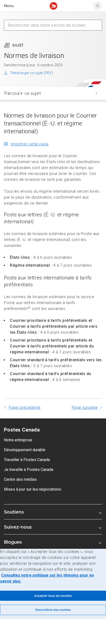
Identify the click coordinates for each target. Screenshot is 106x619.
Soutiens (14, 512)
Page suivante (85, 407)
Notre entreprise (18, 440)
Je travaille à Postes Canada (28, 469)
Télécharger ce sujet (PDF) (31, 73)
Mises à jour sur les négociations (32, 489)
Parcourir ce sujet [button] (22, 93)
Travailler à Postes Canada (27, 459)
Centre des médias (20, 479)
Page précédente (25, 407)
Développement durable (24, 449)
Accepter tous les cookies (53, 596)
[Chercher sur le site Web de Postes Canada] (97, 5)
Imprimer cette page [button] (30, 144)
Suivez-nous (18, 527)
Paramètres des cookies (53, 610)
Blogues (13, 542)
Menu (9, 5)
